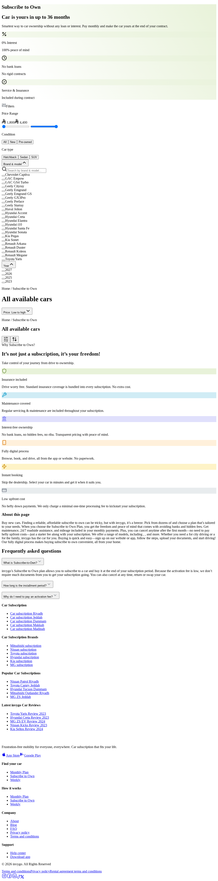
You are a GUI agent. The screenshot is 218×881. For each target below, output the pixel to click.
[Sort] (14, 339)
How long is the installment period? (24, 585)
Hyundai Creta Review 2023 (29, 717)
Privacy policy (20, 832)
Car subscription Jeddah (26, 617)
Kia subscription (21, 661)
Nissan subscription (23, 649)
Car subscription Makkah (27, 625)
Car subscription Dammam (28, 621)
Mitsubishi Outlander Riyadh (29, 693)
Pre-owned (25, 142)
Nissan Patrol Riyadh (24, 681)
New (12, 142)
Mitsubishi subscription (25, 645)
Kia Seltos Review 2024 (26, 729)
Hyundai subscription (24, 657)
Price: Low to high (14, 312)
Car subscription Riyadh (26, 613)
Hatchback (10, 157)
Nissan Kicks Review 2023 (28, 725)
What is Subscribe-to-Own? (20, 562)
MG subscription (21, 665)
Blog (13, 825)
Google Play (32, 755)
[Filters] (6, 339)
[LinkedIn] (14, 877)
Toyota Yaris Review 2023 (28, 713)
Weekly (15, 780)
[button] (109, 175)
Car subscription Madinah (27, 629)
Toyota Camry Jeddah (25, 685)
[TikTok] (18, 877)
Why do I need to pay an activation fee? (28, 596)
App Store (13, 755)
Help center (18, 853)
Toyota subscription (23, 653)
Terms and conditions (24, 836)
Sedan (24, 157)
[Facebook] (9, 877)
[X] (22, 877)
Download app (20, 857)
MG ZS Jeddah (20, 697)
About (14, 821)
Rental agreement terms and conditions (76, 871)
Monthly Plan (19, 772)
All (5, 142)
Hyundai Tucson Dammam (28, 689)
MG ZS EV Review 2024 (27, 721)
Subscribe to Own (22, 776)
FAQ (13, 829)
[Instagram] (4, 877)
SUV (34, 157)
